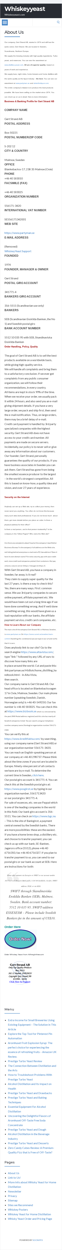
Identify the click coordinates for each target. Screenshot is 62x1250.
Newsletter (14, 1191)
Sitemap (13, 1200)
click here (38, 775)
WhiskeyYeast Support (17, 251)
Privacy (12, 1195)
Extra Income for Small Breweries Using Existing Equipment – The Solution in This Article (32, 1024)
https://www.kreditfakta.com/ (22, 738)
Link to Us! (14, 1177)
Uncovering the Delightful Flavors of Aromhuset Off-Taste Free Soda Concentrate (29, 1120)
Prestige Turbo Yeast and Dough (27, 1129)
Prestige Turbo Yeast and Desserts (28, 1143)
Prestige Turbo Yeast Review (25, 1061)
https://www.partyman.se (19, 232)
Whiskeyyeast (24, 9)
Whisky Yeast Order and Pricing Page (30, 1218)
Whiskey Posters (18, 1209)
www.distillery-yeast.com (13, 65)
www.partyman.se (23, 83)
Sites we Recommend (20, 1205)
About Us (13, 1173)
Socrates (38, 1240)
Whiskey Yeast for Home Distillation (29, 1214)
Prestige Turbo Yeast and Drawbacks (30, 1093)
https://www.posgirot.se (18, 788)
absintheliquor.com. (41, 83)
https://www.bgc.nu (44, 816)
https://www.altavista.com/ (37, 652)
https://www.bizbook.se (21, 711)
